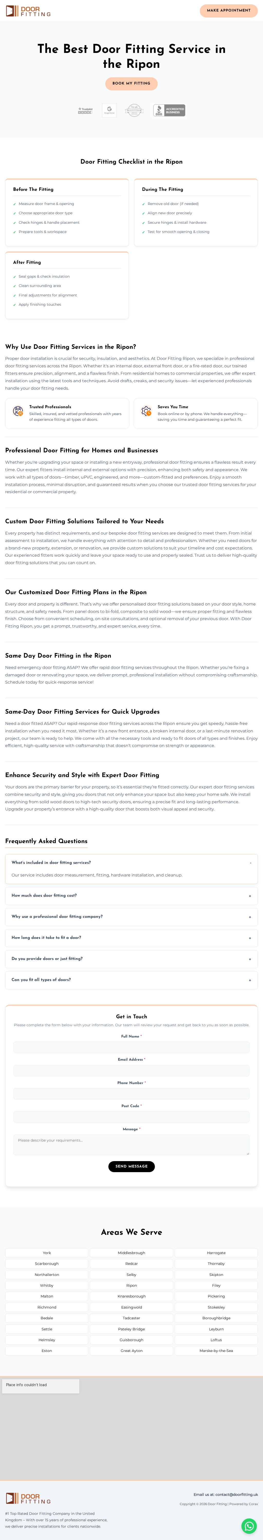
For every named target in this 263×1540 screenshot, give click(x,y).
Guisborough (131, 1340)
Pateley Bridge (131, 1329)
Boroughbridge (216, 1318)
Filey (216, 1285)
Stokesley (216, 1307)
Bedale (47, 1318)
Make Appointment (229, 11)
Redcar (131, 1263)
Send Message (132, 1167)
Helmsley (47, 1340)
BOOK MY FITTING (131, 84)
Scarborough (47, 1263)
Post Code (131, 1106)
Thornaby (216, 1263)
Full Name (131, 1037)
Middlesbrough (131, 1252)
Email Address (131, 1060)
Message (131, 1129)
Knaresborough (132, 1296)
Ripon (131, 1285)
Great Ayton (132, 1350)
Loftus (216, 1340)
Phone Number (131, 1083)
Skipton (216, 1274)
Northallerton (47, 1274)
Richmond (46, 1307)
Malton (47, 1296)
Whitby (46, 1285)
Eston (47, 1350)
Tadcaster (131, 1318)
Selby (131, 1274)
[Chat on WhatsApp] (249, 1526)
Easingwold (131, 1307)
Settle (47, 1329)
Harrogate (216, 1252)
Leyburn (216, 1329)
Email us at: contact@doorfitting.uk (226, 1494)
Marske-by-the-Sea (216, 1350)
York (47, 1252)
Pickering (216, 1296)
